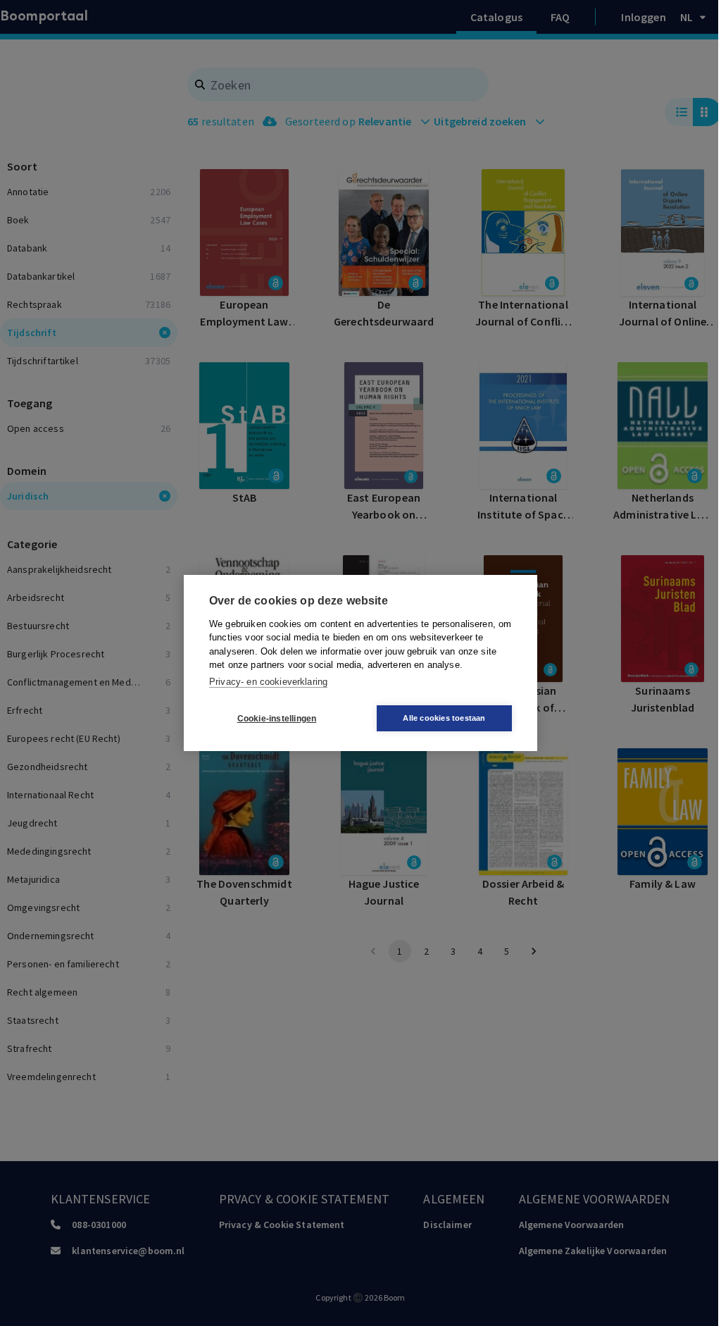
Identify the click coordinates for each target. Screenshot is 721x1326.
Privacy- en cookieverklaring (268, 681)
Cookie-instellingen (277, 719)
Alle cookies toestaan (444, 718)
